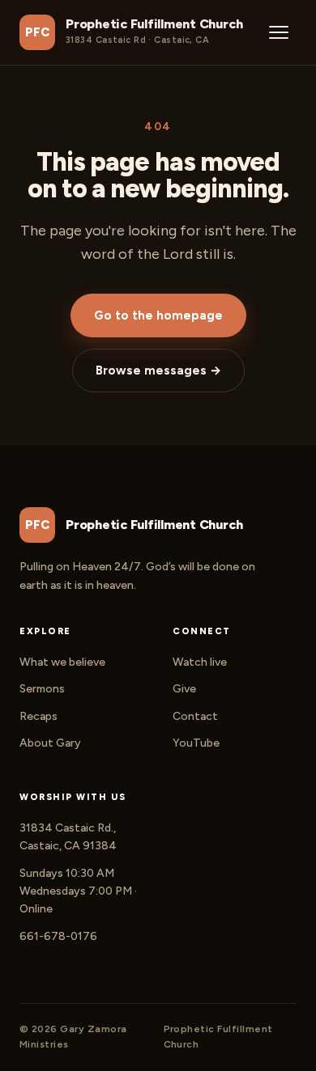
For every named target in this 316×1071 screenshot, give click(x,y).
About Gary (50, 743)
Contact (195, 716)
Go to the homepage (158, 315)
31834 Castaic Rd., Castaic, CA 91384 (68, 837)
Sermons (42, 689)
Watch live (200, 662)
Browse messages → (158, 370)
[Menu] (279, 32)
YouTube (196, 743)
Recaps (38, 716)
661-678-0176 (58, 936)
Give (184, 689)
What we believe (62, 662)
